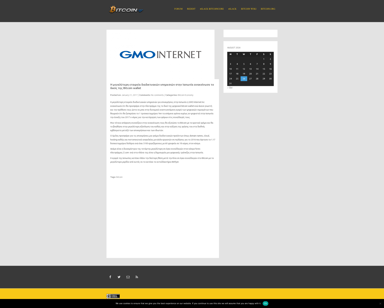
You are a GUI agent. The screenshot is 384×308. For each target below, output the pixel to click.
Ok (265, 303)
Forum (178, 9)
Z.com (126, 152)
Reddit (191, 9)
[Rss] (137, 277)
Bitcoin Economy (185, 95)
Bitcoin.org (268, 9)
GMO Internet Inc (197, 102)
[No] (380, 303)
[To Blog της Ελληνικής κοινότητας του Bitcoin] (126, 10)
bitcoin (119, 177)
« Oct (229, 87)
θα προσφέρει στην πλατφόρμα (141, 106)
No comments (157, 95)
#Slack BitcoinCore (212, 9)
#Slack (232, 9)
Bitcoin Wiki (248, 9)
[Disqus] (162, 216)
